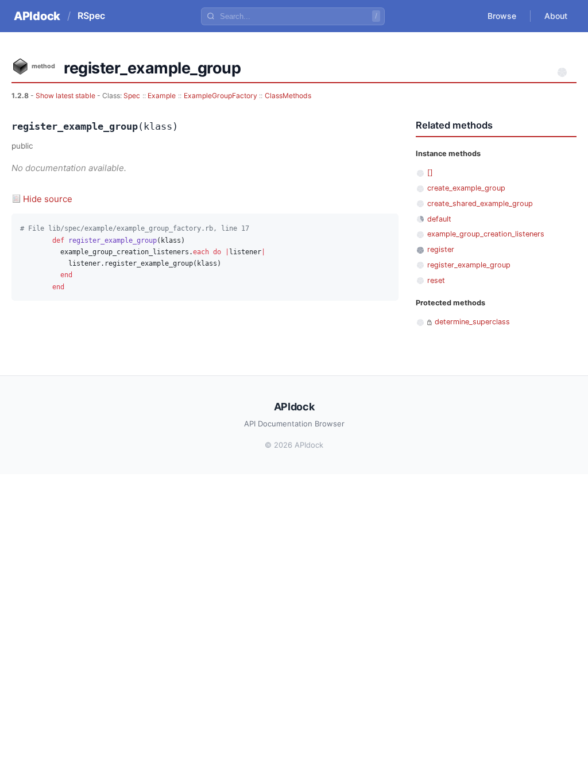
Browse (502, 16)
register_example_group (468, 265)
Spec (131, 95)
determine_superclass (472, 321)
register (440, 249)
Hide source (47, 198)
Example (162, 95)
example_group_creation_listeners (485, 234)
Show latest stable (66, 95)
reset (436, 280)
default (439, 219)
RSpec (91, 15)
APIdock (37, 16)
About (555, 16)
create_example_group (466, 188)
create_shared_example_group (480, 203)
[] (430, 172)
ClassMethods (288, 95)
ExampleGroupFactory (220, 95)
